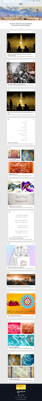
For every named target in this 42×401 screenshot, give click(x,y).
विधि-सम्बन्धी (20, 397)
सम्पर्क (16, 397)
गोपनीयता (25, 397)
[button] (33, 32)
